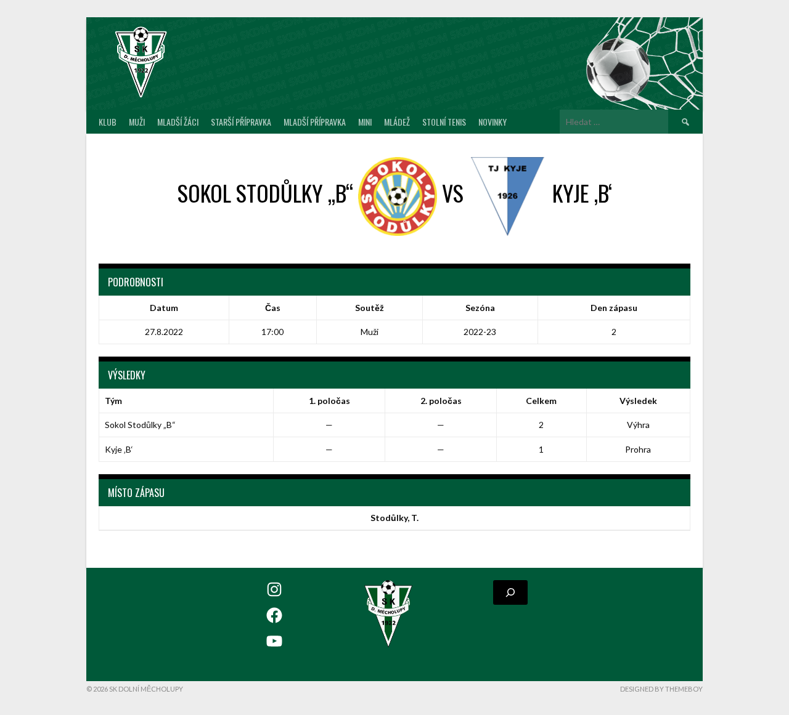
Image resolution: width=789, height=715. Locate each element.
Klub (108, 121)
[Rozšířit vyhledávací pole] (510, 592)
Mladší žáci (177, 121)
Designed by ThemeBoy (661, 689)
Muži (137, 121)
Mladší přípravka (315, 121)
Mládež (397, 121)
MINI (365, 121)
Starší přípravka (241, 121)
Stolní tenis (444, 121)
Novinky (492, 121)
